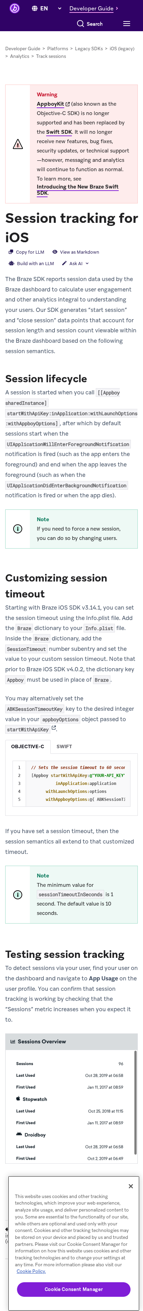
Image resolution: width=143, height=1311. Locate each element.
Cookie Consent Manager (74, 1289)
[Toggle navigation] (126, 24)
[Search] (80, 24)
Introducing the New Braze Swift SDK (78, 189)
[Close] (130, 1186)
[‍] (34, 8)
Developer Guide (22, 49)
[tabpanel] (71, 784)
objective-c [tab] (27, 746)
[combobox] (95, 24)
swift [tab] (64, 746)
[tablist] (71, 746)
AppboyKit (50, 103)
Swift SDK (59, 132)
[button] (95, 8)
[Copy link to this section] (36, 236)
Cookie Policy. (31, 1271)
